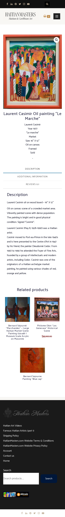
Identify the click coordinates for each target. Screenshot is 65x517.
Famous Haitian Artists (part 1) (18, 431)
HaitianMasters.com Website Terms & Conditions (28, 441)
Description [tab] (32, 169)
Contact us (8, 456)
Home (6, 461)
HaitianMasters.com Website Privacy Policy (25, 446)
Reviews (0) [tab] (32, 184)
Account (7, 451)
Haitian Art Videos (12, 426)
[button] (56, 40)
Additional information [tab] (32, 177)
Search (7, 470)
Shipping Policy (11, 436)
